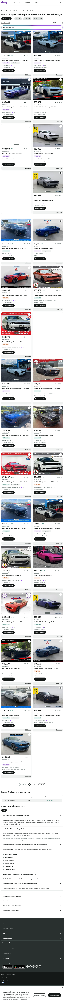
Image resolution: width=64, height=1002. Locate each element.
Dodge (27, 11)
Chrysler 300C (9, 866)
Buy (14, 2)
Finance (36, 2)
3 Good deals (49, 800)
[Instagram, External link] (37, 966)
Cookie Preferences (6, 985)
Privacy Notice (4, 978)
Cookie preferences (39, 995)
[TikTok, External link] (27, 966)
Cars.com (10, 994)
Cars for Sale (9, 11)
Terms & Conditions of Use (8, 974)
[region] (32, 993)
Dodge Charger (9, 863)
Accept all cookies (55, 995)
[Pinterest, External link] (40, 966)
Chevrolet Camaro (10, 869)
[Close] (62, 988)
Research (27, 2)
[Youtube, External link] (33, 966)
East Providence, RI (19, 11)
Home (2, 11)
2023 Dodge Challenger (9, 800)
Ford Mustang (9, 857)
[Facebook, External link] (30, 966)
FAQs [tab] (4, 810)
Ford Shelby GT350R (11, 854)
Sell (20, 2)
